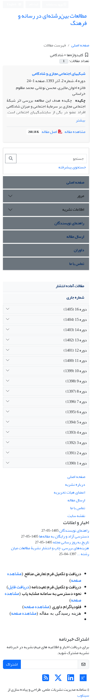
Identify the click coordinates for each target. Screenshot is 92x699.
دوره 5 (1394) (76, 422)
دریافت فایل (18, 587)
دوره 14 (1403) (75, 329)
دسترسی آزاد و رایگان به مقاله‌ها (64, 536)
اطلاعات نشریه (73, 209)
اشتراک (12, 664)
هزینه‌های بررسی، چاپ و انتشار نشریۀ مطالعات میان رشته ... (50, 551)
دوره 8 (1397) (76, 391)
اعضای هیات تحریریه (69, 492)
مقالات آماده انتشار (70, 286)
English (12, 4)
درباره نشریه (75, 484)
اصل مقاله (43, 131)
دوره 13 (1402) (75, 340)
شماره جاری (75, 297)
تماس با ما (76, 263)
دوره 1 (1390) (76, 463)
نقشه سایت (76, 515)
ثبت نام (33, 4)
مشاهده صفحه (36, 606)
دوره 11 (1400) (75, 360)
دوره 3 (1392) (76, 442)
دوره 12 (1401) (75, 350)
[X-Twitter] (58, 679)
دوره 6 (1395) (76, 412)
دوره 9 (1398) (76, 381)
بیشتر (80, 120)
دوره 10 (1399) (75, 371)
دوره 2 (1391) (76, 453)
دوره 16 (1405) (75, 309)
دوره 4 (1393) (76, 432)
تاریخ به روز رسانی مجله (71, 542)
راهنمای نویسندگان (69, 223)
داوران (79, 250)
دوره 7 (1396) (76, 401)
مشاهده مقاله (75, 131)
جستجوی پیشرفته (72, 167)
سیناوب (83, 695)
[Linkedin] (71, 679)
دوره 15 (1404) (75, 319)
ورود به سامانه (54, 4)
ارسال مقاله (75, 236)
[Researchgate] (83, 679)
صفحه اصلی (80, 45)
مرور (80, 195)
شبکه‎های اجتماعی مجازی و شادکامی (58, 73)
